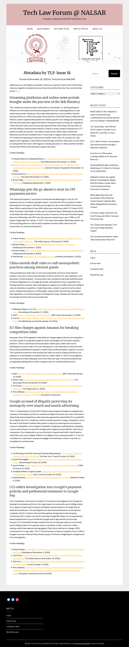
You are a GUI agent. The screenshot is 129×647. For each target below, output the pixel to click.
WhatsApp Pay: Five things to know (39, 256)
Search (114, 73)
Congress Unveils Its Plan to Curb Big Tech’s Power (48, 477)
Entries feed (95, 263)
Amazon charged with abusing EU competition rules (40, 373)
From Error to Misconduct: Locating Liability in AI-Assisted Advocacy (103, 156)
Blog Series (43, 29)
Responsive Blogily (82, 643)
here (17, 91)
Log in (92, 258)
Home (30, 29)
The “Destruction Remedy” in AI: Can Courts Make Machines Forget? (103, 228)
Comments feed (96, 269)
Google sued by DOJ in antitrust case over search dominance (51, 465)
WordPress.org (96, 275)
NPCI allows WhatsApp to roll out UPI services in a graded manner (54, 250)
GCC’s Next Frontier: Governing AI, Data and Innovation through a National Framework (105, 144)
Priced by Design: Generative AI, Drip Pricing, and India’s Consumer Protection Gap (104, 216)
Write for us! (81, 29)
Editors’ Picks (61, 29)
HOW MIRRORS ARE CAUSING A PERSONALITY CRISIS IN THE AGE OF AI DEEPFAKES (105, 168)
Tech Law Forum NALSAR (63, 79)
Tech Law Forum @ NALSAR (64, 12)
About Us (97, 29)
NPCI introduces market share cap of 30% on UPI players (50, 244)
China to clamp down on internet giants (34, 315)
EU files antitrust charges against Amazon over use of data (49, 379)
